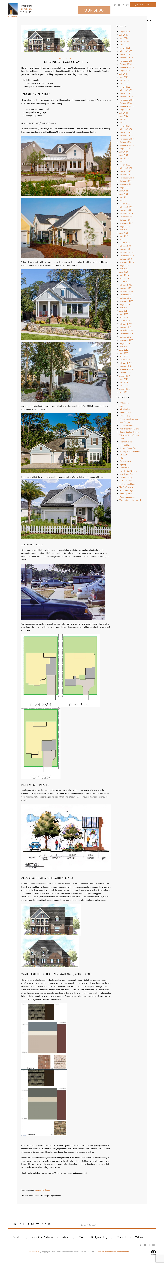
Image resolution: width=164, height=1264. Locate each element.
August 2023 (124, 148)
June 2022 (123, 194)
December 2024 (126, 96)
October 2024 (125, 103)
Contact (121, 1237)
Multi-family (124, 467)
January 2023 (125, 171)
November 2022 (126, 177)
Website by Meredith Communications (113, 1251)
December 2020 (126, 252)
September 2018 (126, 340)
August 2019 (124, 304)
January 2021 (125, 249)
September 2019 (126, 301)
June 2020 (123, 271)
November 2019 (126, 294)
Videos (139, 1237)
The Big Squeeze (126, 487)
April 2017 (123, 385)
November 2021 (126, 216)
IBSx (121, 458)
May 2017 (123, 382)
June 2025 (123, 77)
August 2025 (124, 70)
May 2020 (124, 275)
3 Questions (124, 402)
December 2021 (126, 213)
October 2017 (125, 372)
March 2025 (124, 86)
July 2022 (123, 190)
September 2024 (126, 106)
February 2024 (125, 129)
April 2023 (124, 161)
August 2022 (124, 187)
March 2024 (124, 125)
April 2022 (124, 200)
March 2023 (124, 164)
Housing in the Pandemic (129, 451)
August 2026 (124, 31)
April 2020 (124, 278)
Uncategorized (125, 493)
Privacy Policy (34, 1251)
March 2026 (124, 47)
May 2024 (124, 119)
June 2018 (123, 349)
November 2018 (126, 333)
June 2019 (123, 310)
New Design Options (128, 471)
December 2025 (126, 57)
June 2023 (123, 155)
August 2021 (124, 226)
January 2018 (125, 366)
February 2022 (125, 207)
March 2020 (124, 281)
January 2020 (125, 288)
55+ (121, 406)
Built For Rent (124, 415)
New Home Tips (126, 474)
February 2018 (125, 362)
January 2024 (125, 132)
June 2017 (123, 379)
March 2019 (124, 320)
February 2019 (125, 323)
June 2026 (123, 38)
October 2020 (125, 258)
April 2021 (123, 239)
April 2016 (123, 392)
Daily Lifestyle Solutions (129, 428)
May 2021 (123, 236)
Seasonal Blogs (125, 480)
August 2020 (124, 265)
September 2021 (126, 223)
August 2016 (124, 388)
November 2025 (126, 60)
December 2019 (126, 291)
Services (17, 1237)
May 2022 (124, 197)
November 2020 (126, 255)
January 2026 (125, 54)
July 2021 (123, 229)
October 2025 (125, 64)
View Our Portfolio (42, 1237)
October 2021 (125, 220)
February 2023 (125, 168)
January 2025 (125, 93)
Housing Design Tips (127, 448)
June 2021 (123, 233)
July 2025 (123, 73)
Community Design (42, 1189)
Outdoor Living (125, 477)
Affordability (124, 409)
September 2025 (126, 67)
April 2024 (124, 122)
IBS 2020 (123, 454)
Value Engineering (126, 496)
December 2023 (126, 135)
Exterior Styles (125, 445)
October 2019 (125, 297)
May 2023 (124, 158)
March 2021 (124, 242)
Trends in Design (126, 490)
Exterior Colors (125, 441)
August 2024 (124, 109)
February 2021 (125, 246)
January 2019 (125, 327)
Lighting (122, 464)
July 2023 (123, 151)
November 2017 (126, 369)
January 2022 (125, 210)
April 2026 (124, 44)
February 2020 (125, 284)
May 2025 (124, 80)
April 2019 (123, 317)
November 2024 (126, 99)
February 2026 (125, 51)
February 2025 (125, 90)
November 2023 (126, 138)
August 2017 (124, 375)
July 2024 (123, 112)
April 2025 (124, 83)
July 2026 (123, 34)
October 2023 (125, 142)
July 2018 (123, 346)
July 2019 (123, 307)
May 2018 (123, 353)
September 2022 (126, 184)
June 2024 (123, 116)
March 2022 (124, 203)
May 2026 (124, 41)
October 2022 (125, 181)
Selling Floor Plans (126, 484)
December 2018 (126, 330)
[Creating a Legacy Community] (66, 38)
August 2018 (124, 343)
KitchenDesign (125, 461)
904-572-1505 (144, 5)
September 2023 (126, 145)
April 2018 (123, 356)
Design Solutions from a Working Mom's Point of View (129, 435)
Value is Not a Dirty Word (130, 500)
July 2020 (123, 268)
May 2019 (123, 314)
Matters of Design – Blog (93, 1237)
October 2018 (125, 336)
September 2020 (126, 262)
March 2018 (124, 359)
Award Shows (125, 412)
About (65, 1237)
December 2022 (126, 174)
